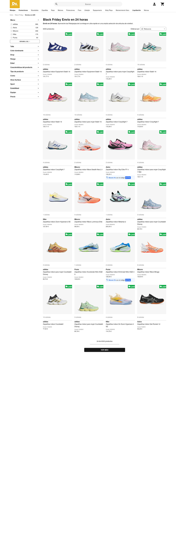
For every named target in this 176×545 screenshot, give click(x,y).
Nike (44, 219)
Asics (108, 167)
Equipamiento (97, 10)
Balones (60, 10)
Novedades (34, 10)
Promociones (23, 10)
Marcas (146, 10)
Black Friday (19, 15)
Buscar (88, 4)
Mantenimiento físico (122, 10)
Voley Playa (109, 10)
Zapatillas (45, 10)
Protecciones (70, 10)
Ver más (104, 350)
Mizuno (77, 167)
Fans (79, 10)
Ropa (53, 10)
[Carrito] (163, 4)
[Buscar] (56, 4)
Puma (76, 269)
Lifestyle (87, 10)
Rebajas (12, 10)
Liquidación (136, 10)
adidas (45, 69)
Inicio (11, 15)
